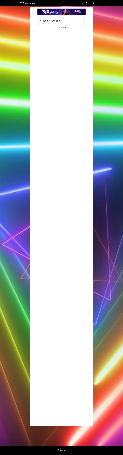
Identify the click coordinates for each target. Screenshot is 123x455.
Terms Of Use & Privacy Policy (61, 452)
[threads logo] (58, 449)
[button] (94, 3)
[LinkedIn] (64, 449)
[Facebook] (62, 449)
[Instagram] (60, 449)
